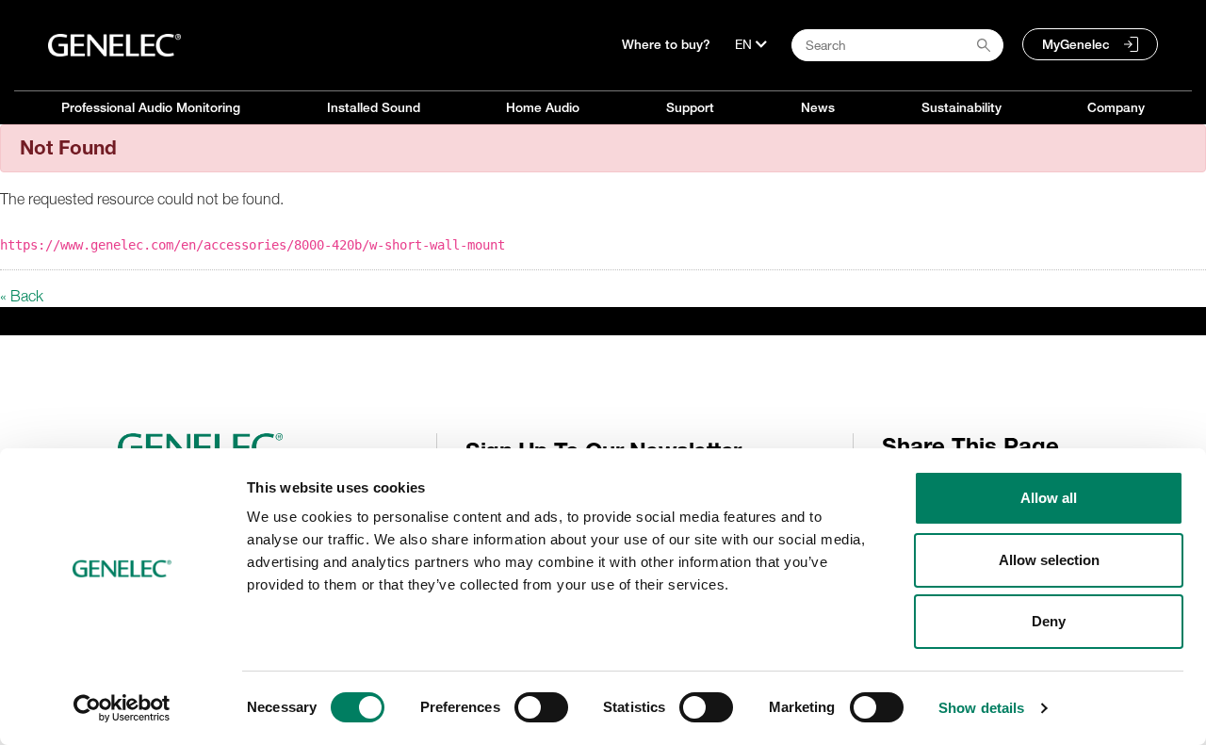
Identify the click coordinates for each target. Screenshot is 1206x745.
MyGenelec (1076, 44)
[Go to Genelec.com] (114, 45)
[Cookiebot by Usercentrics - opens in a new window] (122, 708)
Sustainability (961, 107)
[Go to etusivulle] (270, 447)
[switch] (541, 707)
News (818, 107)
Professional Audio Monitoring (150, 107)
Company (1116, 107)
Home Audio (542, 107)
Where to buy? (666, 44)
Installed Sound (373, 107)
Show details (981, 708)
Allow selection (1049, 560)
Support (690, 107)
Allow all (1048, 498)
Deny (1049, 621)
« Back (21, 295)
